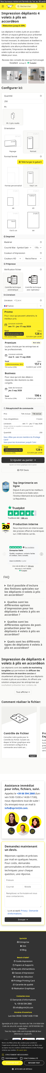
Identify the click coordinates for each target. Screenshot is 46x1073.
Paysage (14, 143)
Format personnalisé (13, 185)
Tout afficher (22, 692)
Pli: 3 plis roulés (12, 123)
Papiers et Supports (24, 965)
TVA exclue (37, 414)
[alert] (23, 1056)
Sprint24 (9, 7)
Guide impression (24, 961)
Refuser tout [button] (34, 1063)
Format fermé (11, 156)
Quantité (8, 96)
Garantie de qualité (24, 984)
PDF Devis (24, 470)
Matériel (8, 242)
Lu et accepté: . (23, 912)
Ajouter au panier (23, 460)
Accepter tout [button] (12, 1063)
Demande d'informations (24, 999)
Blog (24, 950)
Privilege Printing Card (24, 980)
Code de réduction (24, 976)
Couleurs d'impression (15, 253)
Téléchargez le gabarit (31, 162)
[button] (2, 1054)
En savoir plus (22, 1050)
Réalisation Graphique (24, 988)
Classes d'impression (24, 973)
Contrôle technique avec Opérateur (33, 288)
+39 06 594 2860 (26, 793)
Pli (5, 106)
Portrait (33, 142)
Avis (24, 946)
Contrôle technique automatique (13, 288)
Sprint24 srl (7, 1023)
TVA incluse (25, 414)
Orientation (9, 128)
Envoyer (22, 919)
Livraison (12, 300)
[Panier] (43, 6)
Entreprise (24, 942)
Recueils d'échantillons (24, 969)
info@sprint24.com (16, 808)
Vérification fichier (13, 269)
